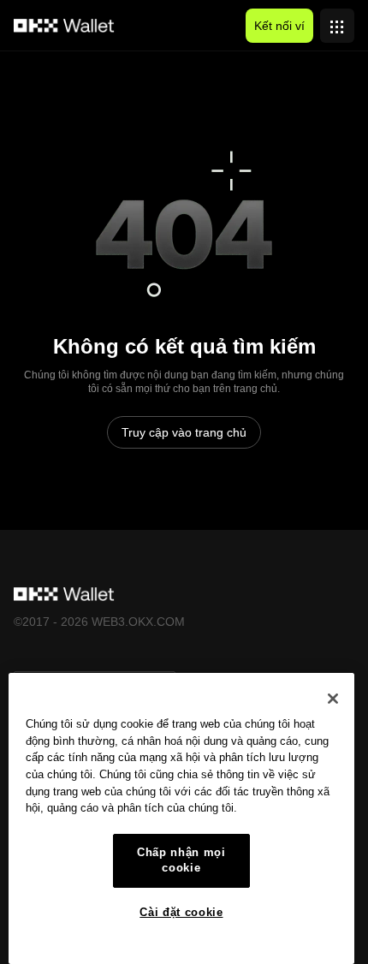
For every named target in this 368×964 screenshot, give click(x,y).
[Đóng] (333, 698)
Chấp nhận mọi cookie (181, 860)
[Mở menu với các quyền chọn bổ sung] (337, 21)
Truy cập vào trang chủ (184, 432)
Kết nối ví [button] (279, 26)
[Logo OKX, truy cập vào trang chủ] (64, 26)
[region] (181, 818)
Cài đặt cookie (181, 912)
